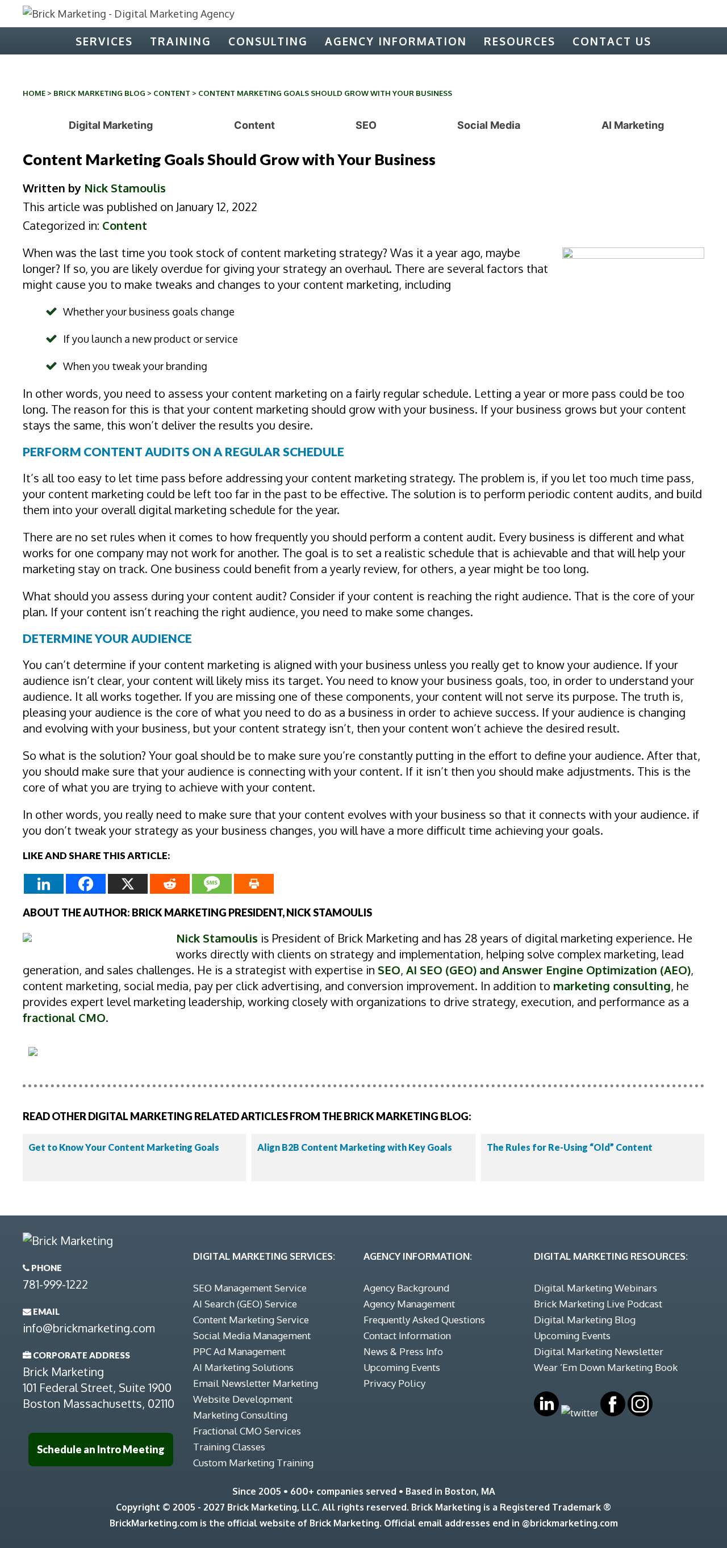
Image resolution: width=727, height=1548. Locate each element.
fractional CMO (64, 1017)
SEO (366, 125)
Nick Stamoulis (125, 187)
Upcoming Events (402, 1367)
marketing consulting (612, 985)
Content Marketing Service (251, 1320)
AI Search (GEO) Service (245, 1304)
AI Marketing (632, 125)
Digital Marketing (111, 125)
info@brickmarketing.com (89, 1327)
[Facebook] (86, 884)
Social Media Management (252, 1335)
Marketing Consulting (240, 1415)
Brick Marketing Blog (99, 93)
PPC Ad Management (239, 1351)
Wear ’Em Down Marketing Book (606, 1367)
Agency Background (406, 1288)
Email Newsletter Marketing (255, 1383)
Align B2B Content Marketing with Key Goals (354, 1147)
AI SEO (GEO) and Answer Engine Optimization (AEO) (548, 969)
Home (34, 93)
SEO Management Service (250, 1288)
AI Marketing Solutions (243, 1367)
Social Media (488, 125)
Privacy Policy (394, 1383)
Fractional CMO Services (247, 1431)
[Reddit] (170, 884)
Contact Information (407, 1335)
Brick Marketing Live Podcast (598, 1304)
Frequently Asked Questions (424, 1320)
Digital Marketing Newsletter (598, 1351)
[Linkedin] (44, 884)
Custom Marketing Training (253, 1463)
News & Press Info (403, 1351)
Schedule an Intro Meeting (101, 1449)
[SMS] (212, 884)
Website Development (243, 1399)
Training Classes (229, 1447)
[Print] (254, 884)
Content (171, 93)
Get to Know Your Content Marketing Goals (123, 1147)
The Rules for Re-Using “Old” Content (570, 1147)
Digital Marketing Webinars (595, 1288)
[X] (128, 884)
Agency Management (409, 1304)
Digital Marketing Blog (585, 1320)
